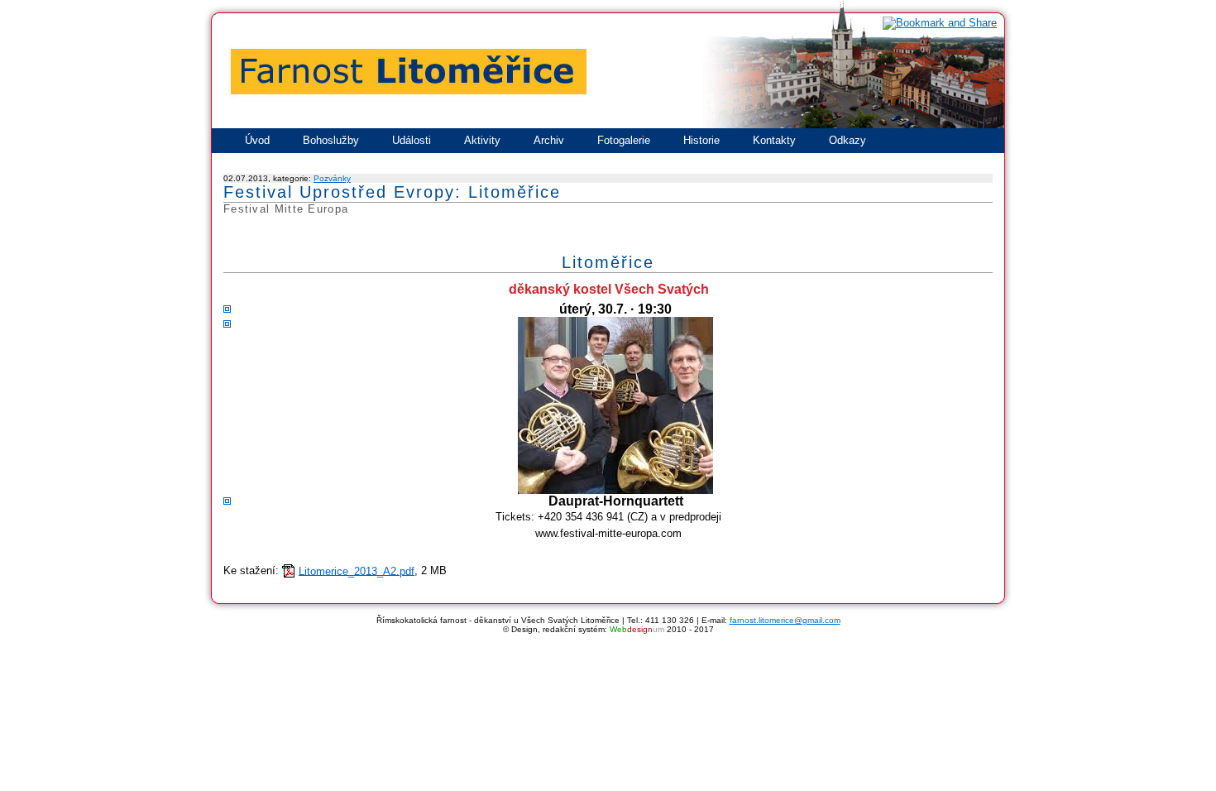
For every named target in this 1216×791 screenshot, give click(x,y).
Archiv (549, 140)
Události (411, 140)
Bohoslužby (331, 140)
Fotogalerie (623, 140)
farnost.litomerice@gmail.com (785, 620)
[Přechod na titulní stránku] (608, 126)
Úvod (257, 140)
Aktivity (482, 140)
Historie (701, 140)
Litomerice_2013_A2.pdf (356, 570)
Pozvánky (332, 178)
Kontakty (774, 140)
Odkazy (847, 140)
